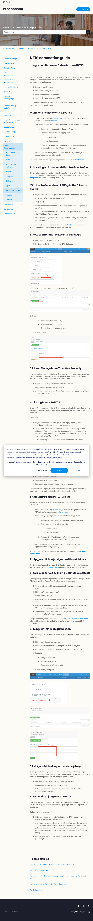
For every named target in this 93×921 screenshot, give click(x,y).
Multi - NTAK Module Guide (40, 870)
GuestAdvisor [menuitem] (9, 127)
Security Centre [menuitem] (10, 68)
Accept (59, 470)
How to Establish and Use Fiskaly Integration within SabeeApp (53, 864)
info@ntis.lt (35, 178)
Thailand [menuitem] (9, 176)
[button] (21, 59)
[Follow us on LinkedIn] (88, 906)
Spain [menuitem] (8, 185)
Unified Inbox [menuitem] (9, 136)
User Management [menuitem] (11, 63)
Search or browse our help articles (23, 27)
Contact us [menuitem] (8, 209)
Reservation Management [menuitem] (9, 81)
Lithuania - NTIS (45, 48)
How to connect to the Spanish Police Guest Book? (49, 884)
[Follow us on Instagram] (83, 906)
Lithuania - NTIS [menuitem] (13, 190)
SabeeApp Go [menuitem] (9, 214)
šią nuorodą (63, 512)
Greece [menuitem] (9, 195)
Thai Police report (36, 890)
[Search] (88, 32)
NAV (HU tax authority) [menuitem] (11, 165)
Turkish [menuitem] (9, 200)
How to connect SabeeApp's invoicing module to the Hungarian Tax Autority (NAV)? (58, 877)
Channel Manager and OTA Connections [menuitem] (10, 108)
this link (54, 121)
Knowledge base (9, 48)
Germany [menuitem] (9, 171)
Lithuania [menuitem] (9, 181)
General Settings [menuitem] (10, 59)
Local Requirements (27, 48)
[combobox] (44, 32)
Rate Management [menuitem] (9, 74)
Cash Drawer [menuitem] (9, 204)
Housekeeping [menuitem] (9, 132)
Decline (77, 470)
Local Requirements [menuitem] (9, 147)
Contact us (83, 9)
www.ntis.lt (58, 118)
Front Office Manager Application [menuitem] (12, 121)
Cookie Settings (41, 470)
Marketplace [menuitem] (8, 141)
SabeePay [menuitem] (8, 115)
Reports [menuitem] (7, 91)
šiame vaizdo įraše (80, 618)
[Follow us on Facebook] (78, 906)
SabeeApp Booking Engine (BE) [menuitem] (10, 98)
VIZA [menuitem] (8, 160)
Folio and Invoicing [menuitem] (11, 87)
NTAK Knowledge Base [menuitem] (13, 154)
